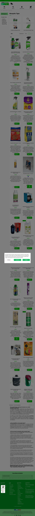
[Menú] (4, 485)
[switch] (3, 492)
